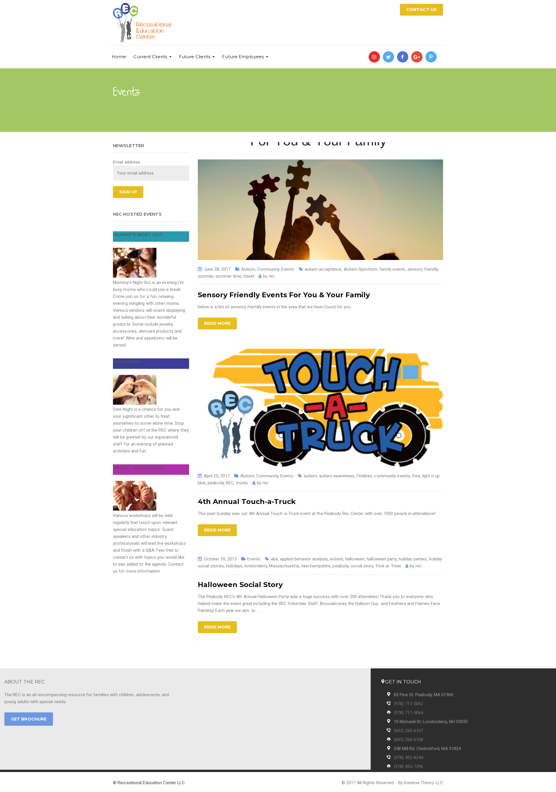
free (416, 475)
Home (119, 56)
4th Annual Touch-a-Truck (247, 501)
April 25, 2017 (217, 475)
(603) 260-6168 (408, 739)
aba (274, 559)
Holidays (234, 566)
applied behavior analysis (304, 559)
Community (268, 269)
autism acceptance (323, 269)
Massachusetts (284, 566)
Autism (248, 269)
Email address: (127, 162)
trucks (242, 482)
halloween (355, 559)
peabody (216, 482)
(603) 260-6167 (408, 730)
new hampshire (315, 566)
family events (392, 269)
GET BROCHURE (28, 719)
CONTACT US (421, 9)
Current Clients (150, 56)
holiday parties (413, 559)
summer (206, 276)
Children (364, 475)
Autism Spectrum (361, 269)
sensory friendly (422, 269)
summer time (228, 276)
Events (287, 269)
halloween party (382, 559)
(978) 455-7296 (408, 766)
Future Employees (243, 56)
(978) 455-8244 (408, 757)
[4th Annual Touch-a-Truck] (320, 407)
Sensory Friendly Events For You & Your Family (284, 295)
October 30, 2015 (220, 559)
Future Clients (194, 56)
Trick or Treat (388, 566)
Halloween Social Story (240, 584)
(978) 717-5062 (408, 703)
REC (230, 482)
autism (310, 475)
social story (362, 566)
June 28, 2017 (217, 269)
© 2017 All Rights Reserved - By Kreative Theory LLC (392, 782)
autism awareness (337, 475)
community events (392, 475)
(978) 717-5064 (408, 712)
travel (249, 276)
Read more (217, 323)
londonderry (255, 566)
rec (272, 276)
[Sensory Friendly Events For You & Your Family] (320, 201)
